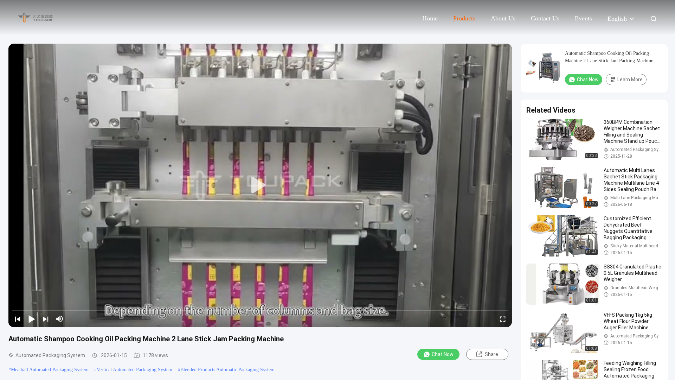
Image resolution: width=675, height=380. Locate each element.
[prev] (18, 319)
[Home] (35, 17)
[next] (46, 319)
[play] (260, 185)
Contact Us (545, 18)
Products (464, 18)
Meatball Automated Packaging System (50, 369)
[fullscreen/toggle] (503, 319)
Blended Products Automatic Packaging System (227, 369)
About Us (503, 18)
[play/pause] (32, 319)
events (583, 18)
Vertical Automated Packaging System (134, 369)
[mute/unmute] (60, 319)
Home (430, 18)
